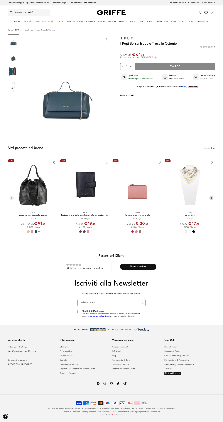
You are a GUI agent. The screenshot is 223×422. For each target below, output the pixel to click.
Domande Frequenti (68, 373)
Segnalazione (143, 412)
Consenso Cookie (115, 412)
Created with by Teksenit (111, 415)
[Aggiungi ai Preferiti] (108, 39)
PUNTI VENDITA (208, 3)
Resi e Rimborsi (171, 347)
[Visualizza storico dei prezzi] (155, 57)
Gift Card (116, 351)
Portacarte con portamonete (137, 215)
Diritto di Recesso (173, 373)
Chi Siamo (64, 347)
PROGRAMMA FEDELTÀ (179, 3)
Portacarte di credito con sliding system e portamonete (85, 215)
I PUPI (17, 30)
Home (10, 30)
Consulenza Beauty (120, 365)
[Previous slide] (13, 39)
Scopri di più (209, 148)
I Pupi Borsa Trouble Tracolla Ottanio (39, 30)
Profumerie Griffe (167, 409)
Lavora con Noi (66, 356)
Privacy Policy (88, 412)
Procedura (155, 412)
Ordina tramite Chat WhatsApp (83, 3)
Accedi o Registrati (120, 347)
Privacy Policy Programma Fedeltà (179, 365)
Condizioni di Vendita (69, 365)
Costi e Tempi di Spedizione (176, 356)
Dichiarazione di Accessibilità (176, 360)
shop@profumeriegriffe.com (22, 351)
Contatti (63, 360)
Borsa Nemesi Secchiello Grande (33, 215)
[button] (29, 12)
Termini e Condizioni (72, 412)
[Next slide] (13, 122)
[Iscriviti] (142, 302)
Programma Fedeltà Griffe (123, 369)
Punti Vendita (66, 351)
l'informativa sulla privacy (98, 316)
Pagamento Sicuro (172, 351)
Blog (114, 356)
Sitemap (168, 369)
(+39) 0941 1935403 (17, 347)
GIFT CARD (195, 3)
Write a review (138, 266)
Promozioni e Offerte (121, 360)
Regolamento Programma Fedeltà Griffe (77, 369)
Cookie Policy (101, 412)
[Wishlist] (206, 12)
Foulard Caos (189, 215)
